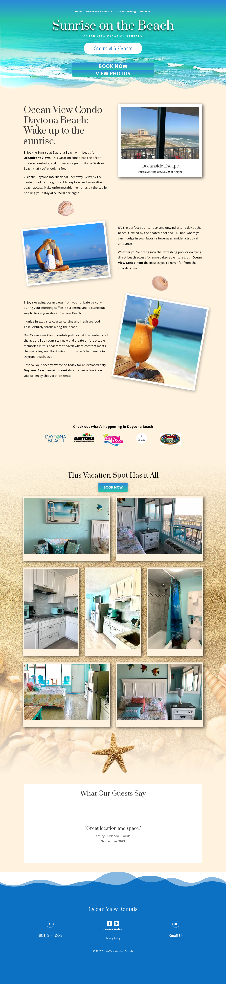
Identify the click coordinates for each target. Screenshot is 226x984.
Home (78, 11)
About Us (145, 11)
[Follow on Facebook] (109, 923)
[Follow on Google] (116, 923)
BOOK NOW (113, 487)
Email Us (175, 936)
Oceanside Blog (126, 11)
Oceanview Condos (98, 11)
